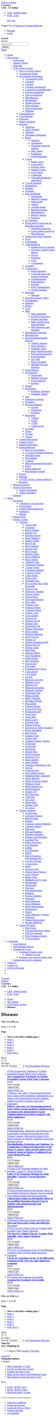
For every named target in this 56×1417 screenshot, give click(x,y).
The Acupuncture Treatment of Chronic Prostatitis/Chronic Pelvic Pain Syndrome (28, 1077)
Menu (4, 50)
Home (10, 55)
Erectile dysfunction (20, 1369)
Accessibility (13, 1413)
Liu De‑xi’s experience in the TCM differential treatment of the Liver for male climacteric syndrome (30, 1261)
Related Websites (15, 1410)
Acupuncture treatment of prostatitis (25, 1280)
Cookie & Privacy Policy (19, 1408)
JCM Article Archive (17, 1004)
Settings (5, 981)
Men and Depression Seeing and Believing (28, 1223)
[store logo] (27, 25)
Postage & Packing (16, 1405)
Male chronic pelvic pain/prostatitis (26, 1374)
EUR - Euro (13, 15)
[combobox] (15, 44)
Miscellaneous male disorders (24, 1377)
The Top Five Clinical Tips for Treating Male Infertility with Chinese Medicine (30, 1235)
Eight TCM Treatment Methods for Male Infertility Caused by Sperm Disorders (28, 1175)
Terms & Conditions (16, 1402)
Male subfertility (18, 1366)
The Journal (12, 1002)
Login (10, 33)
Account (5, 978)
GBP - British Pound (17, 13)
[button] (15, 1090)
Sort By (5, 1066)
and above (18, 1392)
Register (11, 30)
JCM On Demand (15, 968)
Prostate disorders (18, 1371)
